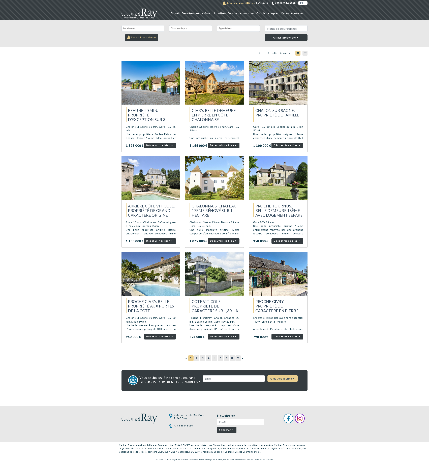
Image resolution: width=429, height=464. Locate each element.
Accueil (175, 13)
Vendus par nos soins (241, 13)
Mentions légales (207, 459)
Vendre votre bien (255, 459)
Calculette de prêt (267, 13)
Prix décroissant (278, 53)
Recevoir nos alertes (144, 37)
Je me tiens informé (281, 378)
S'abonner (225, 429)
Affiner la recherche (284, 37)
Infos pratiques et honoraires (231, 459)
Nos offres (219, 13)
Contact (263, 3)
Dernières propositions (196, 13)
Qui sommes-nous (292, 13)
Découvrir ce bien (158, 145)
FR (301, 3)
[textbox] (143, 28)
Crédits (269, 459)
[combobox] (142, 28)
